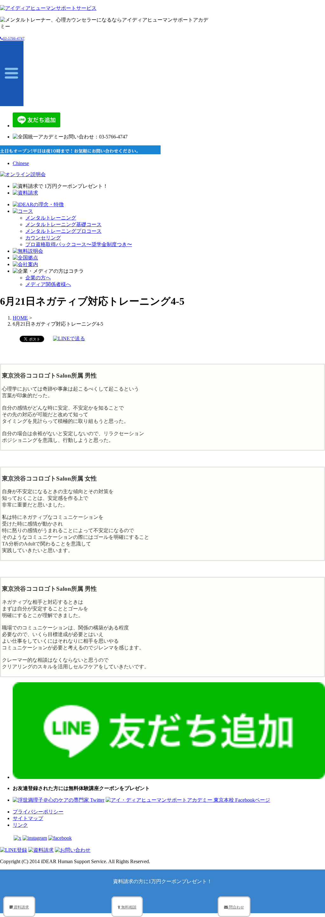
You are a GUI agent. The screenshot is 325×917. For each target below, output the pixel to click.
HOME (20, 318)
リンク (20, 825)
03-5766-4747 (13, 38)
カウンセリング (43, 237)
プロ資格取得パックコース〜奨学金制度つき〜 (78, 244)
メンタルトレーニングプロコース (63, 231)
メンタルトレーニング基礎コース (63, 224)
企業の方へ (38, 277)
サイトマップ (28, 818)
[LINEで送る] (69, 338)
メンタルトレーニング (50, 217)
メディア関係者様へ (48, 284)
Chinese (21, 163)
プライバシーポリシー (38, 811)
